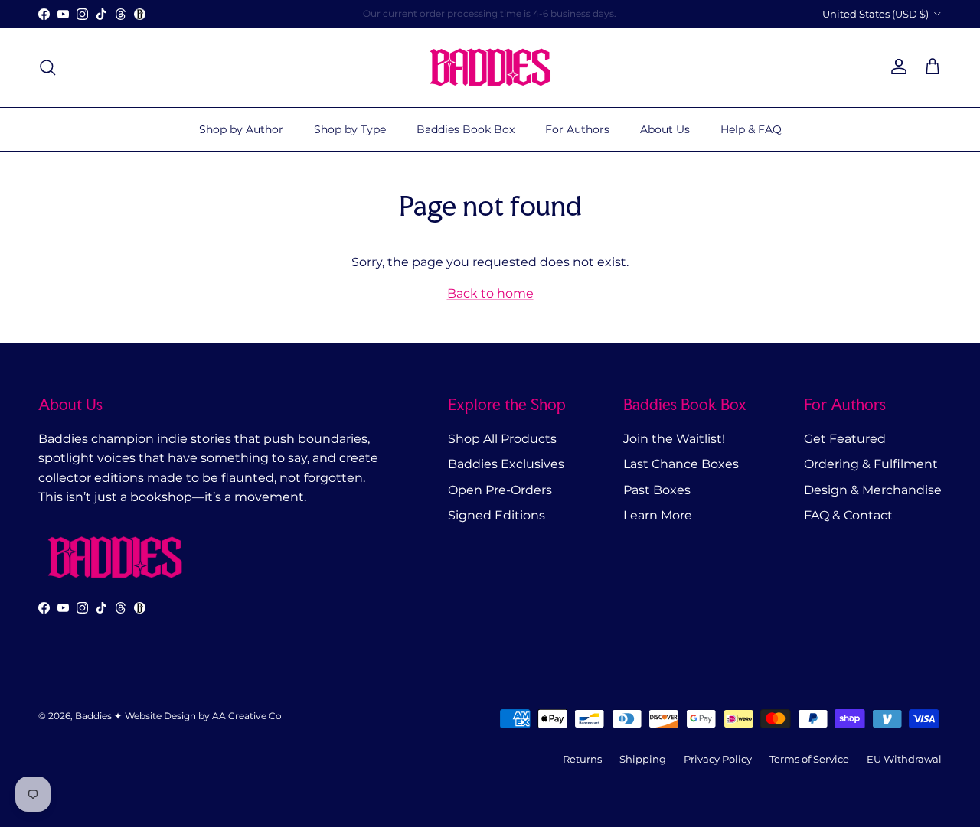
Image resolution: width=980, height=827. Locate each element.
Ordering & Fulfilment (871, 464)
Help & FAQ (751, 129)
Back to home (490, 293)
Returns (582, 759)
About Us (665, 129)
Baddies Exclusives (506, 464)
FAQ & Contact (848, 515)
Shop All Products (502, 438)
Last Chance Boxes (681, 464)
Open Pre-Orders (500, 490)
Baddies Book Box (465, 129)
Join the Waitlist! (674, 438)
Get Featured (845, 438)
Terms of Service (809, 759)
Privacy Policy (718, 759)
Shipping (642, 759)
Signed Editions (496, 515)
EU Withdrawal (904, 759)
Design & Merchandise (873, 490)
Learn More (657, 515)
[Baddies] (490, 67)
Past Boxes (657, 490)
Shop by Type (350, 129)
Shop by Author (241, 129)
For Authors (577, 129)
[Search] (47, 67)
